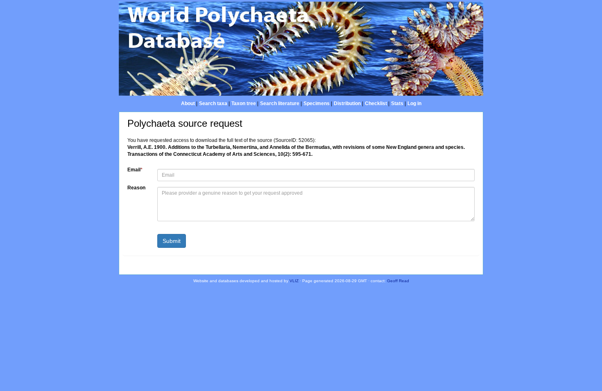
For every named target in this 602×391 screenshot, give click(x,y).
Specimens (316, 103)
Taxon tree (243, 103)
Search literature (279, 103)
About (188, 103)
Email (135, 170)
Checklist (376, 103)
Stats (397, 103)
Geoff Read (398, 281)
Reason (136, 188)
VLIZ (294, 281)
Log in (414, 103)
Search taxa (213, 103)
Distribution (347, 103)
